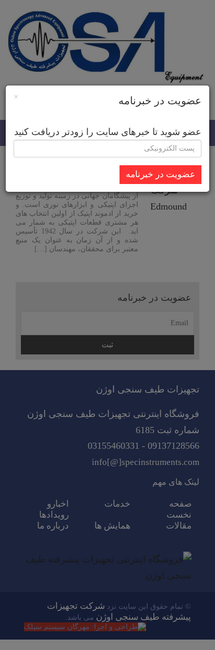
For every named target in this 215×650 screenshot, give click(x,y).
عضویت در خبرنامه (160, 174)
